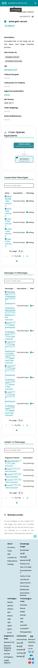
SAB (8, 554)
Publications (12, 561)
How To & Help (25, 567)
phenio (7, 94)
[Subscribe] (29, 651)
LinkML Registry (7, 661)
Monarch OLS (9, 642)
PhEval (22, 608)
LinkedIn (20, 650)
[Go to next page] (23, 256)
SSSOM (23, 615)
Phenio (10, 616)
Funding (10, 564)
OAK (21, 618)
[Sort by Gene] (10, 193)
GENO (9, 626)
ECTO (9, 633)
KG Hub (7, 654)
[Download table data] (16, 261)
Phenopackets (25, 632)
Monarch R (24, 560)
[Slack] (33, 651)
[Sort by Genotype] (14, 288)
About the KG (25, 583)
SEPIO (9, 629)
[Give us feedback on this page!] (35, 536)
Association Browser (24, 594)
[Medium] (31, 655)
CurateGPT (24, 628)
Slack (19, 643)
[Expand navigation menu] (35, 3)
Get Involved (22, 639)
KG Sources (24, 586)
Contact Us (11, 557)
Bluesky (20, 656)
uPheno (10, 609)
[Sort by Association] (24, 193)
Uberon (10, 606)
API (21, 554)
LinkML (22, 612)
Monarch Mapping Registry (7, 648)
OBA (9, 619)
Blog (19, 646)
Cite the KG (24, 579)
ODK (21, 622)
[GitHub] (30, 659)
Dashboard (24, 589)
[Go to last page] (26, 256)
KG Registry (8, 657)
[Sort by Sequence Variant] (20, 457)
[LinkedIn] (33, 659)
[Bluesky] (33, 662)
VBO (9, 622)
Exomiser (23, 605)
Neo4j (22, 557)
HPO (9, 612)
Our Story (11, 547)
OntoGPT (23, 625)
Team (9, 551)
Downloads (24, 550)
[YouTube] (29, 662)
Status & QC (25, 564)
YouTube (20, 653)
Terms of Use (25, 576)
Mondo (10, 602)
